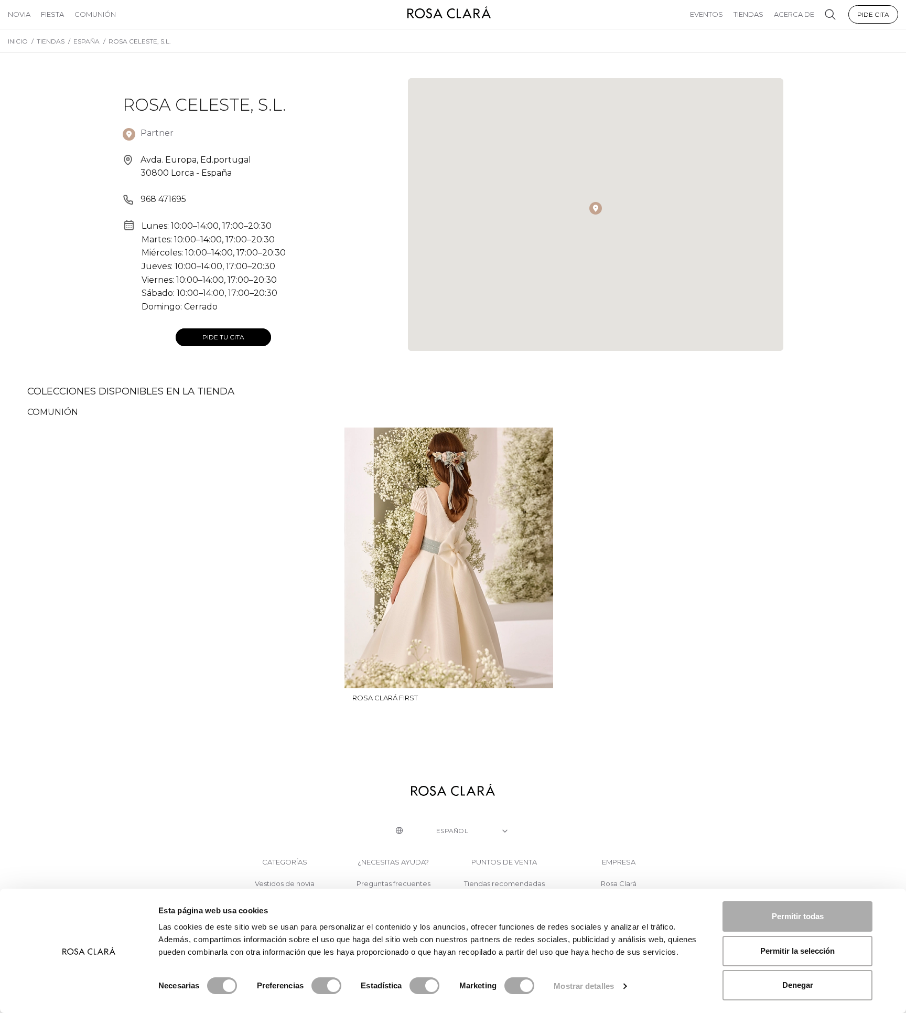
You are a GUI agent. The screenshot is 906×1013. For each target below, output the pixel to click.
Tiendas (748, 14)
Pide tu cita (223, 337)
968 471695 (163, 199)
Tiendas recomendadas (504, 884)
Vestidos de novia (285, 884)
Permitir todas (798, 916)
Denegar (797, 984)
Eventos (706, 14)
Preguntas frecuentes (393, 884)
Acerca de (794, 14)
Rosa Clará (619, 884)
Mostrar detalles (584, 986)
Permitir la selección (797, 950)
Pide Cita (873, 14)
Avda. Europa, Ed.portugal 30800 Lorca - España (196, 166)
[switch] (326, 985)
